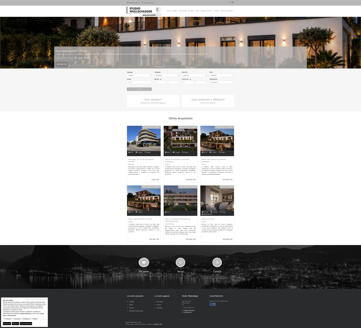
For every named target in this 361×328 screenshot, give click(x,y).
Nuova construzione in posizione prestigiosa (177, 160)
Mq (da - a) (157, 79)
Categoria (157, 72)
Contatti (216, 11)
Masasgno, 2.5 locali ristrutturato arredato (141, 160)
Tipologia (129, 72)
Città (211, 72)
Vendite (131, 302)
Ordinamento (213, 79)
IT (230, 2)
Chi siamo (191, 11)
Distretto (184, 72)
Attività (131, 308)
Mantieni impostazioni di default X (36, 299)
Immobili (174, 11)
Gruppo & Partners (206, 11)
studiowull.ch (188, 312)
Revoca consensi (140, 324)
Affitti (131, 305)
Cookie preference (25, 313)
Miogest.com (158, 324)
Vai (142, 275)
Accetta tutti (6, 323)
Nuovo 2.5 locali (208, 219)
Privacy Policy (130, 324)
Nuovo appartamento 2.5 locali (140, 219)
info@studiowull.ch (134, 3)
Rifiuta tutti (15, 323)
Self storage (183, 11)
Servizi (197, 11)
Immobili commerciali (136, 311)
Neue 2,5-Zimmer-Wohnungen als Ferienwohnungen (177, 220)
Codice (129, 79)
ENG (233, 2)
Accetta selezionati (25, 323)
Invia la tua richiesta (226, 11)
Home (168, 11)
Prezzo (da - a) (186, 79)
